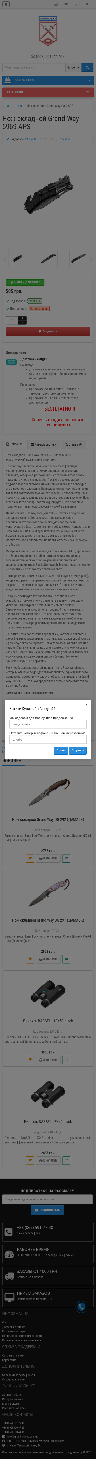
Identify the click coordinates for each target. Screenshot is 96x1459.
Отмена (61, 750)
